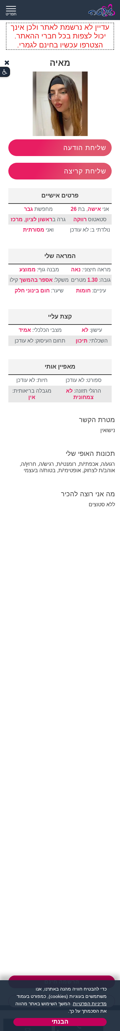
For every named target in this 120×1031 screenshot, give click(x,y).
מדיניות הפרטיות (90, 1003)
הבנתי (60, 1021)
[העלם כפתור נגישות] (7, 63)
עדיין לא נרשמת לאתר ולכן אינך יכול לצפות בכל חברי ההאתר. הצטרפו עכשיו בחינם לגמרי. (60, 36)
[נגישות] (5, 72)
